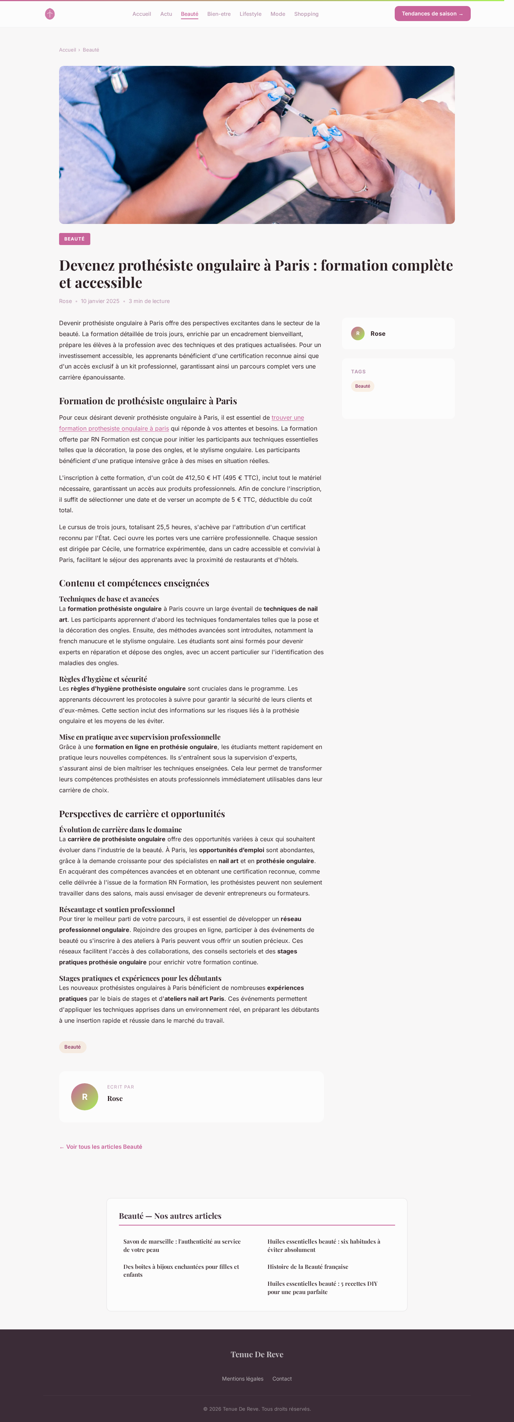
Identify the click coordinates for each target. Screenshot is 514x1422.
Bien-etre (219, 13)
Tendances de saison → (433, 13)
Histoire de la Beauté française (308, 1266)
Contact (282, 1378)
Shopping (306, 13)
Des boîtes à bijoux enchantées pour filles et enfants (181, 1270)
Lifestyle (251, 13)
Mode (278, 13)
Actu (166, 13)
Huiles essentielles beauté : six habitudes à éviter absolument (324, 1245)
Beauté (189, 13)
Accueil (141, 13)
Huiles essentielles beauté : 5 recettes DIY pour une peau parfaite (322, 1287)
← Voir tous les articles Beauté (100, 1146)
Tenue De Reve (257, 1354)
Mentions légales (242, 1378)
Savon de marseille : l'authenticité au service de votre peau (182, 1245)
